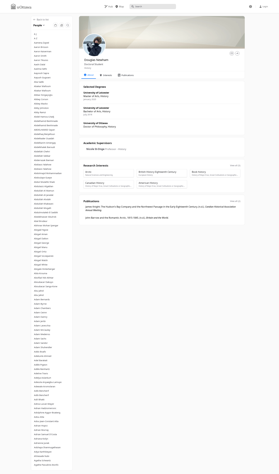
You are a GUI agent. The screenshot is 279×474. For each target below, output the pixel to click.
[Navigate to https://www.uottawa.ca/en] (21, 6)
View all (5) (235, 165)
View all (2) (235, 201)
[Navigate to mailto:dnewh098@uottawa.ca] (232, 53)
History (87, 68)
